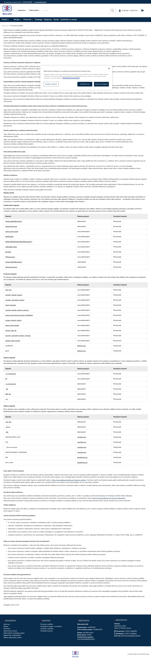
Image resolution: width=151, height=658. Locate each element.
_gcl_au (7, 427)
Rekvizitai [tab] (84, 621)
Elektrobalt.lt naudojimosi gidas (14, 633)
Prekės (5, 19)
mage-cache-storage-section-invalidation (19, 315)
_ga (6, 399)
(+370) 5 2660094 (131, 631)
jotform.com (81, 346)
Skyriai (56, 19)
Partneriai (27, 19)
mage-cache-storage (12, 325)
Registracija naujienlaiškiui (12, 635)
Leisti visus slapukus (101, 84)
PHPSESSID (9, 236)
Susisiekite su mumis (68, 19)
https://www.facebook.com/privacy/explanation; (109, 498)
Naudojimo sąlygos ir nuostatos (51, 626)
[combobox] (78, 10)
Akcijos (17, 19)
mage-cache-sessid (11, 231)
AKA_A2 (8, 394)
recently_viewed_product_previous (17, 310)
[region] (76, 78)
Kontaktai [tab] (121, 620)
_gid (6, 389)
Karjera (6, 626)
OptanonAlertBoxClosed (13, 221)
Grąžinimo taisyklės (46, 629)
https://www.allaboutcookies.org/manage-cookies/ (69, 480)
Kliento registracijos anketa (13, 637)
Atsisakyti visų (84, 84)
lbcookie (8, 252)
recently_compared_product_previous (18, 335)
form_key (8, 290)
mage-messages (10, 305)
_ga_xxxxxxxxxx (10, 374)
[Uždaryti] (109, 68)
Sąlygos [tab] (46, 621)
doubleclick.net (82, 457)
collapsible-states (11, 247)
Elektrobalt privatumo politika (71, 78)
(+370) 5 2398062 (130, 633)
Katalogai (38, 19)
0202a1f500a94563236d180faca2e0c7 (18, 242)
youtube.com (81, 437)
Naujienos (48, 19)
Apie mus (7, 624)
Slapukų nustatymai (51, 84)
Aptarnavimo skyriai (10, 631)
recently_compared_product (14, 300)
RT (6, 379)
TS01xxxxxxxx (10, 257)
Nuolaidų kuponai (46, 631)
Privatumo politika (46, 624)
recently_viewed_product (13, 295)
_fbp (6, 432)
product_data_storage (12, 341)
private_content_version (13, 320)
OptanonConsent (11, 226)
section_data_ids (10, 330)
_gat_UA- (8, 422)
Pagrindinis (6, 26)
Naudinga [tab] (10, 621)
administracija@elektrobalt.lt (130, 636)
